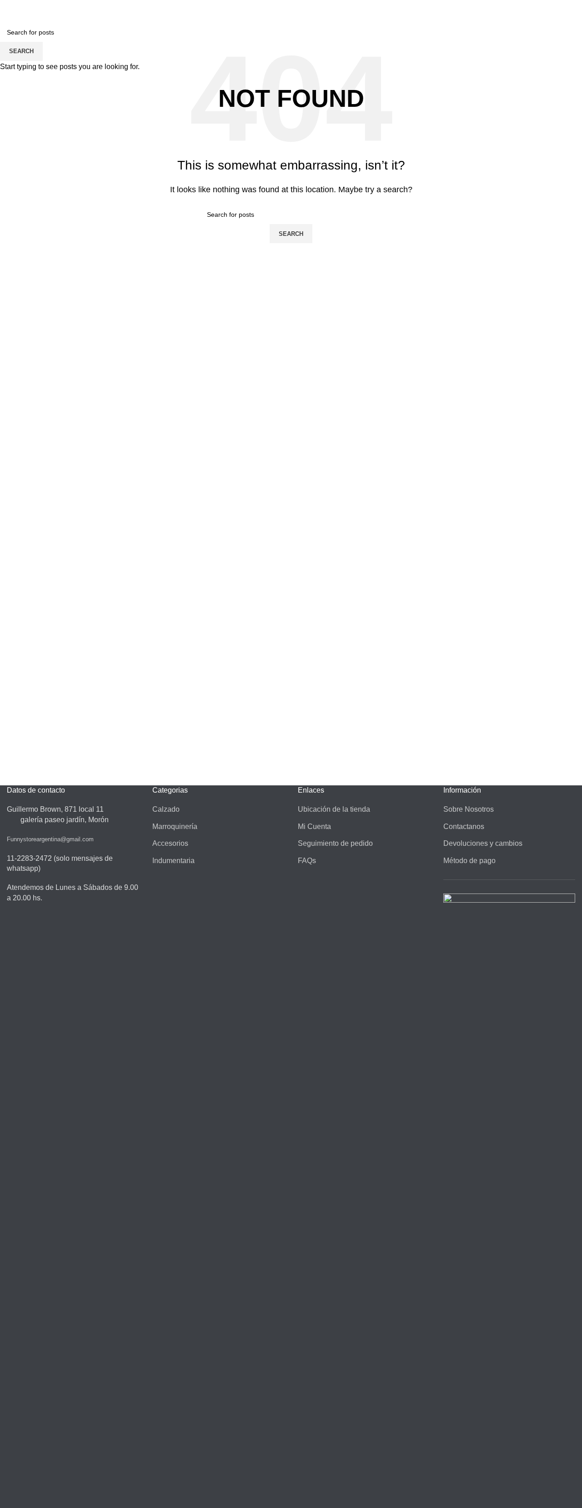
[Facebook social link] (558, 6)
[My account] (530, 22)
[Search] (514, 22)
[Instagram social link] (569, 6)
